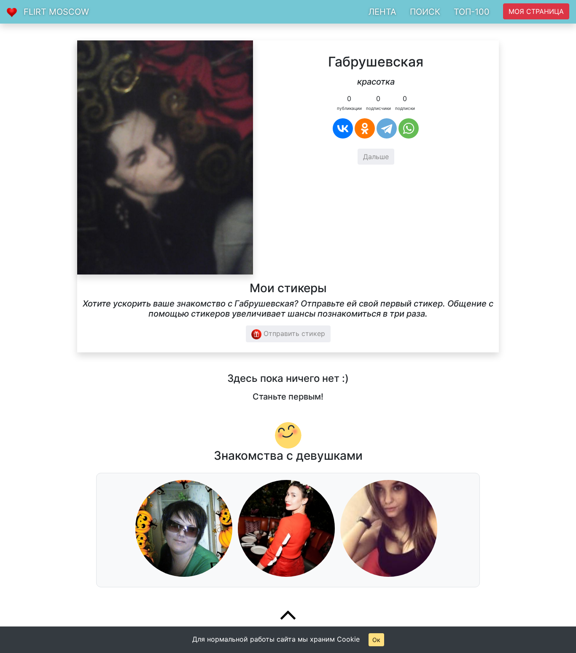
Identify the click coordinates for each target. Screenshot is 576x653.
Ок (376, 639)
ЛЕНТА (382, 12)
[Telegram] (387, 128)
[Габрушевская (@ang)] (165, 156)
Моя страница (536, 11)
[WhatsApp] (408, 128)
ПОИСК (425, 12)
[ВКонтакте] (343, 128)
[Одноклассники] (365, 128)
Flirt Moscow (56, 12)
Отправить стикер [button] (293, 333)
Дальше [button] (376, 156)
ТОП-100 (472, 12)
